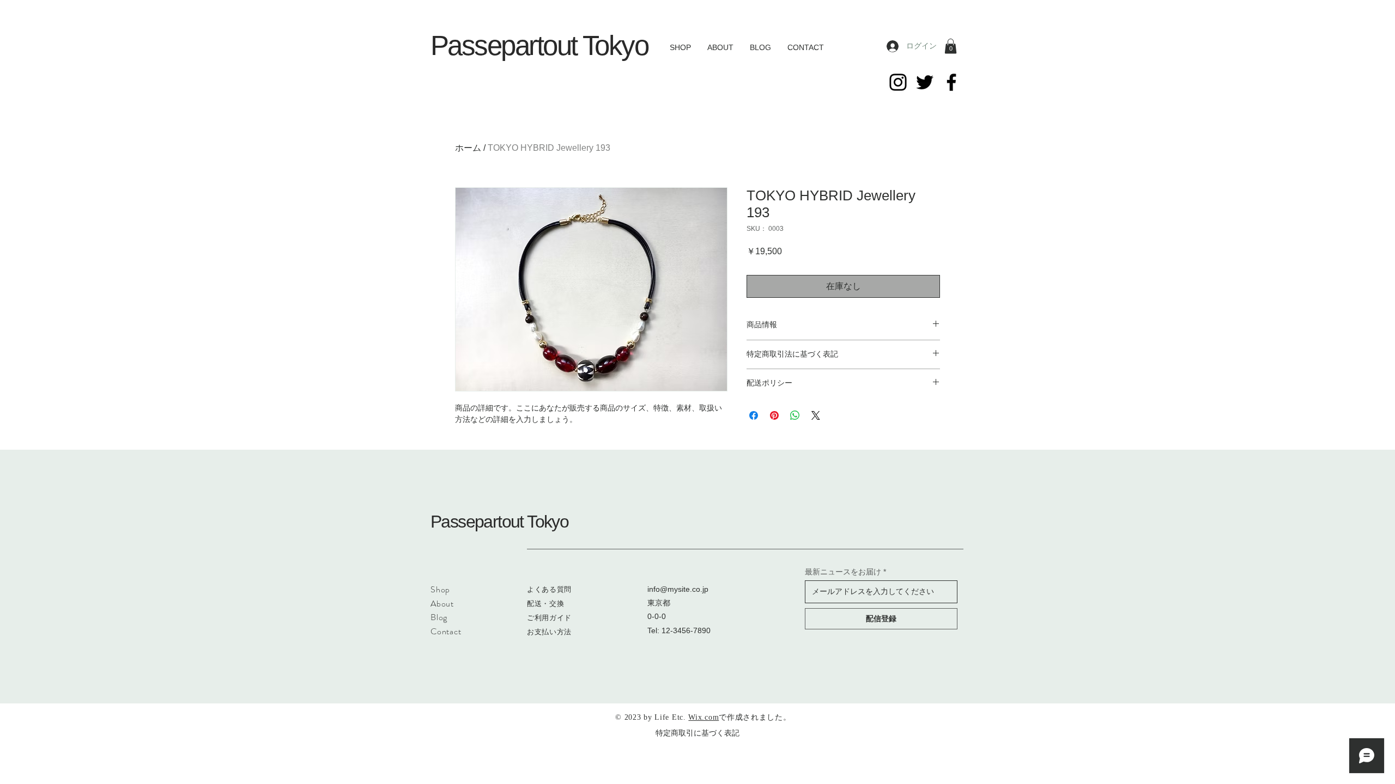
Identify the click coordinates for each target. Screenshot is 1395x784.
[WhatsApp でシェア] (795, 415)
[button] (950, 46)
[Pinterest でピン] (774, 415)
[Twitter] (924, 82)
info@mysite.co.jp (677, 589)
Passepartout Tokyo (539, 45)
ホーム (468, 147)
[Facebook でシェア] (753, 415)
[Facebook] (951, 82)
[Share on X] (815, 415)
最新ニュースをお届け (843, 571)
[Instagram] (898, 82)
